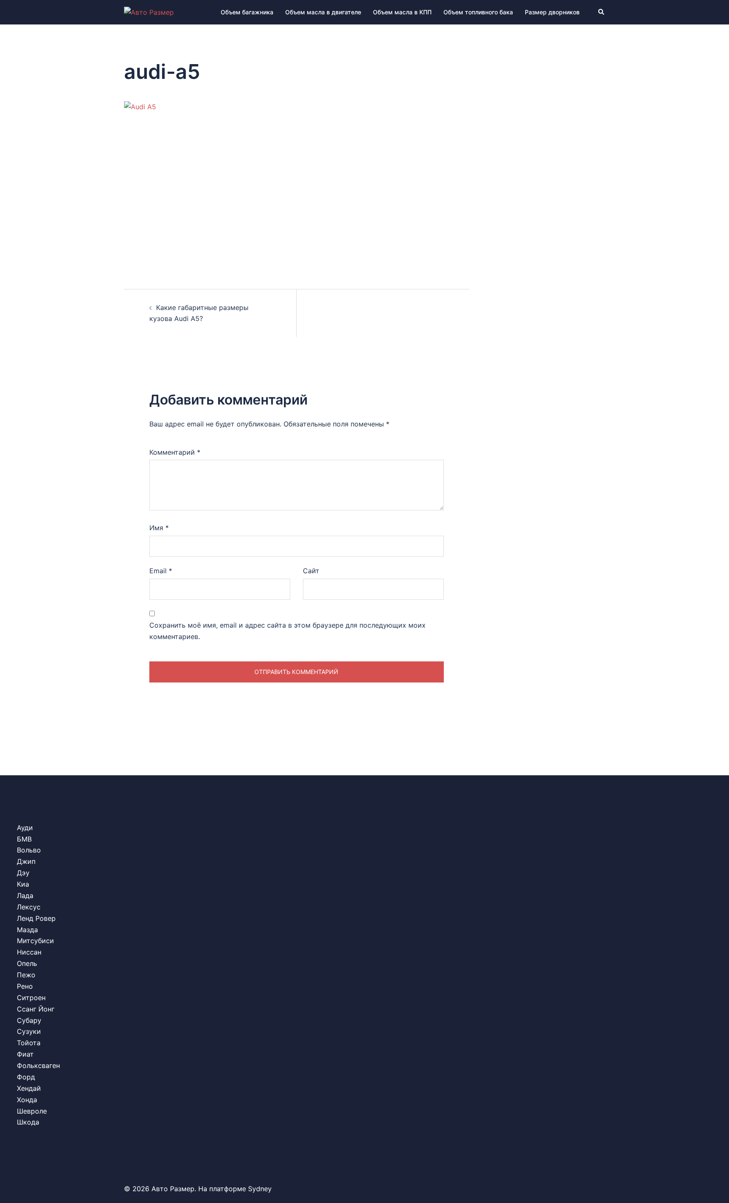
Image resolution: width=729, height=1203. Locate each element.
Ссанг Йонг (35, 1009)
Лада (25, 895)
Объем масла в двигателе (323, 12)
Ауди (25, 827)
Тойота (28, 1042)
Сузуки (29, 1031)
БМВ (24, 839)
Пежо (26, 975)
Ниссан (29, 952)
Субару (29, 1020)
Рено (25, 986)
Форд (26, 1077)
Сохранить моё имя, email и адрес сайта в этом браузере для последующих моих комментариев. (287, 631)
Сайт (311, 570)
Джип (26, 861)
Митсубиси (35, 940)
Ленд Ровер (36, 918)
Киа (23, 884)
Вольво (29, 850)
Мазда (27, 929)
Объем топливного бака (478, 12)
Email (160, 570)
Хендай (29, 1088)
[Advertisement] (296, 193)
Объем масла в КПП (402, 12)
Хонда (27, 1099)
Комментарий (174, 452)
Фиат (25, 1054)
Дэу (23, 873)
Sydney (260, 1188)
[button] (601, 12)
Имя (159, 527)
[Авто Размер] (149, 12)
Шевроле (32, 1111)
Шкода (28, 1122)
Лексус (28, 907)
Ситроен (31, 997)
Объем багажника (247, 12)
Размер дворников (552, 12)
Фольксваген (38, 1065)
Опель (27, 963)
